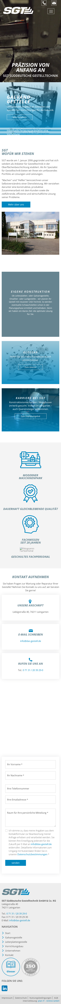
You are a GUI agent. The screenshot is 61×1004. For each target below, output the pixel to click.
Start (7, 933)
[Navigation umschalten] (51, 11)
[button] (57, 990)
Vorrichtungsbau (14, 946)
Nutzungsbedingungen (40, 998)
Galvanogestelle (13, 937)
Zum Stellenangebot (30, 416)
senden (16, 862)
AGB (56, 998)
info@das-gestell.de (41, 844)
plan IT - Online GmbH (48, 1000)
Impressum (7, 998)
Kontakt (9, 955)
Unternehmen (12, 950)
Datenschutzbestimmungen (32, 854)
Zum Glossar (30, 367)
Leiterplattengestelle (16, 941)
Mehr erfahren (20, 117)
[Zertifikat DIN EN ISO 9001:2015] (30, 967)
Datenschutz (21, 998)
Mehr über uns (16, 204)
